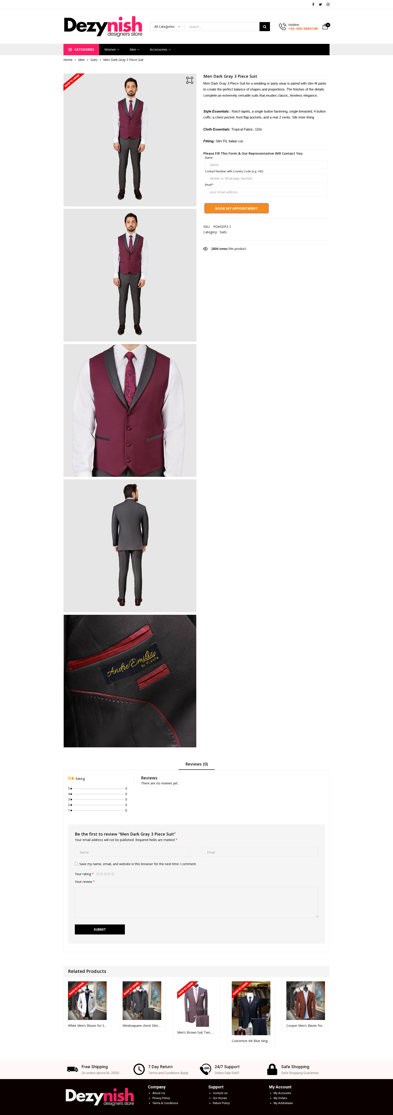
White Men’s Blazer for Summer (87, 1025)
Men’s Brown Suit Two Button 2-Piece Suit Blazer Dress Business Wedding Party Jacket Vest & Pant (196, 1032)
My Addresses (283, 1103)
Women (110, 49)
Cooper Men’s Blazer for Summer (305, 1025)
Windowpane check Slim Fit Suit (142, 1025)
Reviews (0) (196, 764)
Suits (94, 60)
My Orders (280, 1098)
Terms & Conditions (165, 1103)
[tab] (197, 765)
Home (68, 60)
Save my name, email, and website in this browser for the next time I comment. (137, 864)
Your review (85, 881)
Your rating (84, 874)
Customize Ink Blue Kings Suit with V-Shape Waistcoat (251, 1041)
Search (264, 26)
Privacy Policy (161, 1098)
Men (133, 49)
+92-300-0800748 (303, 28)
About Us (158, 1093)
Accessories (158, 49)
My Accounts (282, 1093)
